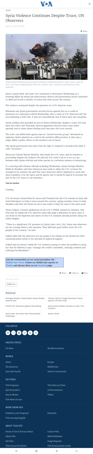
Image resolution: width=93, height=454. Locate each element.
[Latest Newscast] (16, 451)
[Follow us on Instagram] (24, 333)
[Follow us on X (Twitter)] (13, 333)
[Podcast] (35, 333)
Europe (50, 362)
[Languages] (56, 451)
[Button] (83, 31)
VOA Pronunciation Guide (59, 446)
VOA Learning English (16, 418)
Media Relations (54, 436)
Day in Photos (12, 395)
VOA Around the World (16, 446)
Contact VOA (53, 432)
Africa (8, 362)
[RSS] (30, 333)
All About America (55, 348)
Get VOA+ (10, 441)
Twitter (9, 265)
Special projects (13, 390)
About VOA (10, 436)
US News (9, 348)
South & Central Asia (56, 371)
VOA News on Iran (14, 399)
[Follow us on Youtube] (19, 333)
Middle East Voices (15, 262)
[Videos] (36, 451)
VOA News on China (56, 385)
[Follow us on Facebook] (8, 333)
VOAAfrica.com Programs (17, 413)
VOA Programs (12, 385)
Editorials (51, 413)
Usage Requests (54, 441)
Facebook (42, 265)
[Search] (76, 451)
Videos (50, 395)
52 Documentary (55, 390)
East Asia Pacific (13, 371)
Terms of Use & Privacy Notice (19, 432)
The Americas (12, 367)
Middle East (52, 367)
